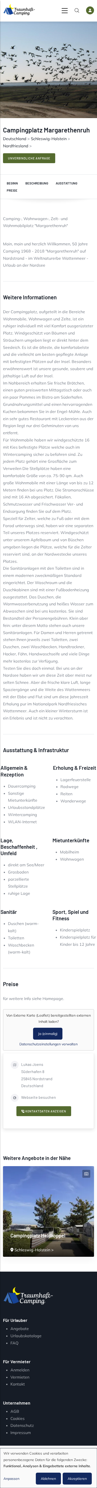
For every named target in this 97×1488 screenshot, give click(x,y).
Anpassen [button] (11, 1478)
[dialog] (48, 1468)
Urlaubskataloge (26, 1335)
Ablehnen (48, 1478)
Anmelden (19, 1369)
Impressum (20, 1432)
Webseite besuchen (38, 1097)
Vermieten (19, 1377)
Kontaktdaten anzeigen (45, 1111)
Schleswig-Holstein (49, 138)
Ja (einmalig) (47, 1033)
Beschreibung (36, 183)
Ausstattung (66, 183)
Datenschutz (22, 1425)
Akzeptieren (77, 1478)
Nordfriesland (15, 145)
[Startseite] (19, 9)
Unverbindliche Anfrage (29, 158)
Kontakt (17, 1384)
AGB (14, 1411)
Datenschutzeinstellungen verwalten (48, 1044)
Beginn (12, 183)
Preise (12, 190)
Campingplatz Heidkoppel (37, 1235)
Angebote (19, 1328)
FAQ (14, 1342)
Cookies (17, 1418)
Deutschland (14, 138)
